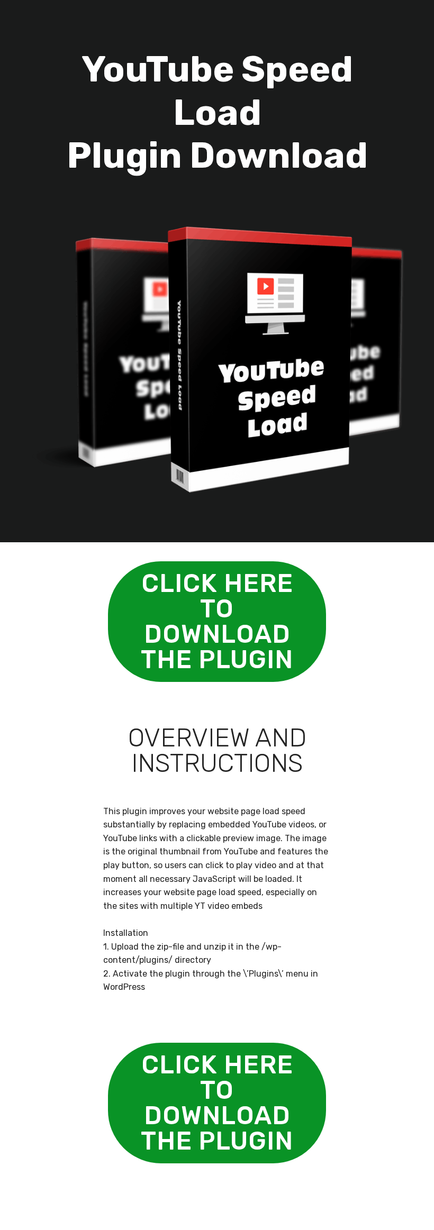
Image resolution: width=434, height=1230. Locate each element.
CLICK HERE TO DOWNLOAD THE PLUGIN (217, 621)
